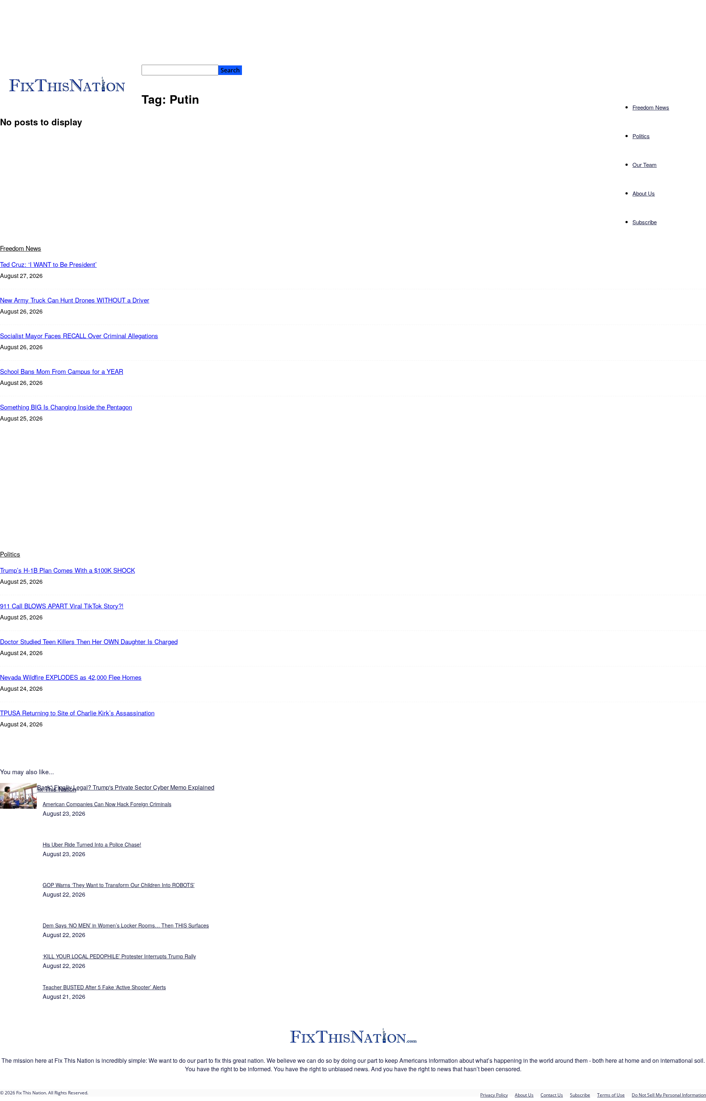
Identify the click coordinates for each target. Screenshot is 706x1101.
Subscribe (644, 222)
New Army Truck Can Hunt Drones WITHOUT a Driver (74, 299)
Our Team (644, 164)
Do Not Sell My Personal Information (669, 1095)
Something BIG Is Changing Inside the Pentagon (66, 406)
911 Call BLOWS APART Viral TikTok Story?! (62, 605)
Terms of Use (611, 1095)
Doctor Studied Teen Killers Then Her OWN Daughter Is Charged (89, 641)
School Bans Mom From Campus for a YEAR (61, 371)
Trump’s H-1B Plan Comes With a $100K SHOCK (67, 570)
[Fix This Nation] (353, 1043)
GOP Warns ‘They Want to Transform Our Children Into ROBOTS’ (119, 885)
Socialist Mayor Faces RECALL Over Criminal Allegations (79, 335)
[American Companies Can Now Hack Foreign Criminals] (107, 787)
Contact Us (552, 1095)
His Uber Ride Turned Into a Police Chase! (92, 844)
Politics (641, 136)
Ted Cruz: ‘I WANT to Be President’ (48, 264)
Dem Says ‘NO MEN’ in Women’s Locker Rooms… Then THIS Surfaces (126, 925)
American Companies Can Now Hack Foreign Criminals (107, 804)
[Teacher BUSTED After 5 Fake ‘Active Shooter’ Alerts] (18, 806)
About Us (643, 193)
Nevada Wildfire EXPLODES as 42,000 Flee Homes (71, 677)
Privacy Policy (494, 1095)
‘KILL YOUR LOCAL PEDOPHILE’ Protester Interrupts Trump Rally (119, 956)
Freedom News (650, 107)
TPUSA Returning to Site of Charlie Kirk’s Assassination (77, 712)
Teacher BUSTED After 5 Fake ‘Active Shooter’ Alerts (104, 987)
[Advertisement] (353, 486)
